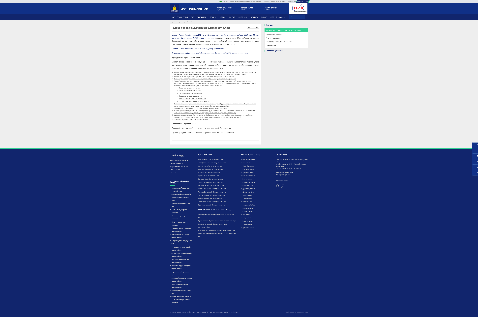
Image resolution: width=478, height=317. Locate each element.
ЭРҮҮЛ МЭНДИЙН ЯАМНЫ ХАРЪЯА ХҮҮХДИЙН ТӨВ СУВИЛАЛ (181, 300)
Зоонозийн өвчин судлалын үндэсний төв (182, 279)
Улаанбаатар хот (248, 166)
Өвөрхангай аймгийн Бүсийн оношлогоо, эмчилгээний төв (212, 225)
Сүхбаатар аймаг (248, 169)
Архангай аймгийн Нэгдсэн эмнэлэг (211, 160)
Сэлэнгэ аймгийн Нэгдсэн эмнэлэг (211, 179)
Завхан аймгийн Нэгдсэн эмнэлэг (210, 182)
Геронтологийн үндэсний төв (181, 273)
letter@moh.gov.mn (283, 174)
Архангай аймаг (248, 172)
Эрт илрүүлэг (271, 46)
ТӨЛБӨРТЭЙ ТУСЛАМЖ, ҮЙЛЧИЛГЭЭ (280, 42)
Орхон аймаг (247, 202)
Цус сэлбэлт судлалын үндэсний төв (180, 261)
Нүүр (171, 22)
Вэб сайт (289, 312)
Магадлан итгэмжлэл (274, 34)
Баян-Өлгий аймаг (248, 160)
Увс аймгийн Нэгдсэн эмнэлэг (209, 172)
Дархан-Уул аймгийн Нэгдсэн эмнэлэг (212, 189)
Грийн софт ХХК (301, 312)
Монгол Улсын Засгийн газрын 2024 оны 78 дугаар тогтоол (197, 35)
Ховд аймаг (246, 218)
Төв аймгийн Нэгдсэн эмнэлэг (209, 176)
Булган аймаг (247, 179)
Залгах (247, 9)
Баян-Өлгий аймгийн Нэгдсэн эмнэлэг (212, 163)
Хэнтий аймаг (247, 224)
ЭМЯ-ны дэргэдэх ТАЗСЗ (179, 160)
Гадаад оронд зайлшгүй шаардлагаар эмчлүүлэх (283, 30)
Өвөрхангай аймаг (249, 205)
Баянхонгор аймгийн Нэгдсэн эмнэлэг (212, 202)
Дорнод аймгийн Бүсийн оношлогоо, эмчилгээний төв (216, 216)
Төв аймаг (246, 215)
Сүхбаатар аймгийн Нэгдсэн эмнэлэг (211, 205)
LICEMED (173, 173)
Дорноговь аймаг (248, 192)
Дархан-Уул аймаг (248, 189)
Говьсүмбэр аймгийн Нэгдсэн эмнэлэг (212, 192)
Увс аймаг (246, 163)
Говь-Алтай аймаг (248, 182)
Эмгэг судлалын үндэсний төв (181, 292)
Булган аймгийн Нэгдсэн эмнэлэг (210, 198)
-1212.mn (179, 167)
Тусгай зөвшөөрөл (273, 38)
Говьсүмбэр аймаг (249, 185)
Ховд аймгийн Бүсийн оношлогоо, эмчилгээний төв (216, 230)
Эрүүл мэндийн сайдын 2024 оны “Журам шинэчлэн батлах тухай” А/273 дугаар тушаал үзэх (210, 53)
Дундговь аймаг (248, 228)
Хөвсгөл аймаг (247, 221)
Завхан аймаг (247, 198)
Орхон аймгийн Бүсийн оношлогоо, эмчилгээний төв (217, 221)
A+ (257, 27)
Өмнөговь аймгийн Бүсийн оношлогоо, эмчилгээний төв (217, 235)
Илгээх (271, 9)
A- (249, 27)
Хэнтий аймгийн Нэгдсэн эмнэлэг (210, 166)
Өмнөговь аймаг (248, 208)
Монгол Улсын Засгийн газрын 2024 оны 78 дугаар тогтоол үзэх (198, 49)
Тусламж (224, 9)
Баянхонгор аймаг (248, 176)
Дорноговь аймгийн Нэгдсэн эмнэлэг (211, 185)
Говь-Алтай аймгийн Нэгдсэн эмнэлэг (211, 195)
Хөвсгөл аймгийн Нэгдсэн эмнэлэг (211, 169)
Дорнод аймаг (247, 195)
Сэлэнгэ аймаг (247, 211)
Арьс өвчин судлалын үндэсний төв (180, 286)
